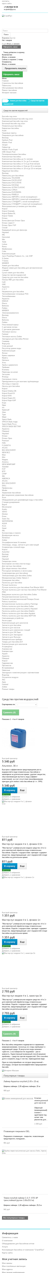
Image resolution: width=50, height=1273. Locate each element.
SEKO (4, 512)
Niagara (5, 460)
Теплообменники (8, 296)
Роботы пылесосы (9, 602)
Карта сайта (7, 1253)
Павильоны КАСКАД (10, 185)
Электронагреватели (10, 313)
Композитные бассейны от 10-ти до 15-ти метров (21, 168)
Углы (4, 363)
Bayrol (4, 505)
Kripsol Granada (8, 211)
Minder (4, 490)
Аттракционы (7, 647)
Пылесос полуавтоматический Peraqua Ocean (20, 599)
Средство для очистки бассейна (15, 277)
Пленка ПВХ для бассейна (12, 280)
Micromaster (7, 507)
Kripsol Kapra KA (8, 398)
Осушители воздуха (10, 677)
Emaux (4, 218)
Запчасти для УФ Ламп (11, 632)
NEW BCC (6, 452)
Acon (4, 497)
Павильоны (6, 86)
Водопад (5, 675)
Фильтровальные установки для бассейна (19, 206)
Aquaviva (5, 287)
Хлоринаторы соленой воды (13, 547)
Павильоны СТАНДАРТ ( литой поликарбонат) (20, 202)
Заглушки (6, 374)
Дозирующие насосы (10, 535)
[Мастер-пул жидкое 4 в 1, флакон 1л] (25, 892)
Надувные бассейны (10, 171)
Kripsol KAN (6, 396)
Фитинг (5, 353)
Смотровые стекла (9, 379)
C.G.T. (4, 289)
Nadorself (5, 410)
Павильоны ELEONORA (11, 192)
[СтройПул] (25, 22)
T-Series (5, 261)
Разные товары (8, 689)
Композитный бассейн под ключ (15, 121)
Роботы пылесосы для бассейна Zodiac (18, 606)
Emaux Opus (7, 438)
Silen (4, 412)
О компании (7, 1240)
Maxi (4, 455)
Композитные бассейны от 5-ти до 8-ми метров (21, 164)
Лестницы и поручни (10, 384)
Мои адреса (7, 1269)
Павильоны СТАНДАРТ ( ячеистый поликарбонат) (22, 204)
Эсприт (5, 145)
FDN (3, 443)
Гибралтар (6, 147)
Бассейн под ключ (9, 116)
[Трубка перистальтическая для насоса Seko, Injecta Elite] (24, 1152)
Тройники (5, 367)
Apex (4, 682)
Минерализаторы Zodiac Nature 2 (15, 578)
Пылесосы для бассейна (12, 583)
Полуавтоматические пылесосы (15, 597)
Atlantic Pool (7, 142)
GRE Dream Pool (8, 152)
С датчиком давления (11, 329)
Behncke (5, 306)
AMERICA (6, 479)
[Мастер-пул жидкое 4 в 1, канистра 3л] (25, 968)
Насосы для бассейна (11, 386)
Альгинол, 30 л (10, 766)
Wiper (4, 417)
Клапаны (5, 370)
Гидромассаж (7, 663)
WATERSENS (7, 521)
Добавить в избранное (11, 797)
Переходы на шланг (10, 372)
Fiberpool (5, 431)
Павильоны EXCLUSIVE (11, 183)
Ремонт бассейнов (9, 90)
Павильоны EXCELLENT (12, 180)
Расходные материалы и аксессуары (17, 571)
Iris (3, 408)
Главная (5, 81)
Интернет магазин (9, 93)
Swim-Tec (6, 519)
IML (3, 235)
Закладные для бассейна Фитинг (15, 339)
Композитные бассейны (11, 157)
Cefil (3, 282)
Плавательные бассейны (12, 126)
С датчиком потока (9, 327)
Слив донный (7, 346)
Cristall (4, 228)
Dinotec (5, 514)
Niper (4, 405)
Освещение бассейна (10, 580)
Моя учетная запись (14, 1259)
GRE (4, 284)
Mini (3, 457)
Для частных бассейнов (11, 566)
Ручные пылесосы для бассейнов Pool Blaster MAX (23, 587)
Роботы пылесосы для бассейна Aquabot (18, 613)
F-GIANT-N (6, 445)
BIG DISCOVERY (9, 450)
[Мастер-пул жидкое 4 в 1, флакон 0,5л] (25, 816)
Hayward (5, 232)
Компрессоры (7, 651)
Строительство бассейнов (12, 83)
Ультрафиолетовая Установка (14, 542)
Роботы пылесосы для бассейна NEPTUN (19, 616)
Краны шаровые (8, 355)
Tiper (4, 415)
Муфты (5, 358)
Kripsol (4, 209)
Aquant (4, 654)
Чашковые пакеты (9, 133)
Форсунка (6, 344)
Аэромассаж (7, 649)
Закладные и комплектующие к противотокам (20, 673)
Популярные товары (14, 1075)
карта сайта (6, 3)
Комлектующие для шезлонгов (14, 644)
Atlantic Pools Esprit (10, 150)
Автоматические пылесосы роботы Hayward (19, 609)
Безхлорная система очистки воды (16, 564)
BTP (3, 471)
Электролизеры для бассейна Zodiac (17, 576)
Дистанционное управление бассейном (17, 495)
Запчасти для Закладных (12, 635)
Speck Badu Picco (9, 424)
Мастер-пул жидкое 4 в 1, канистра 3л (22, 996)
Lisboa (4, 244)
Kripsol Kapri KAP (9, 400)
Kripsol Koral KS (8, 393)
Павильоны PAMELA (10, 195)
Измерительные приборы (12, 639)
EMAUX (5, 301)
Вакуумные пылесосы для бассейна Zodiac (19, 594)
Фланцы (5, 377)
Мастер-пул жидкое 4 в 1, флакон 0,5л (22, 844)
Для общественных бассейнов (14, 568)
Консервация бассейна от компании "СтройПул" (23, 1250)
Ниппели (5, 360)
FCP (3, 469)
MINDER (5, 263)
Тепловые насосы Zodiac (12, 337)
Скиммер (5, 341)
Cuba (4, 251)
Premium (5, 441)
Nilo (3, 239)
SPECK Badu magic (10, 422)
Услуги (5, 1247)
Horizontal (6, 237)
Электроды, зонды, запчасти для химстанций (20, 545)
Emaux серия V (8, 223)
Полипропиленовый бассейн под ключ (17, 119)
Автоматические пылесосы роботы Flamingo (20, 604)
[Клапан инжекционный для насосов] (17, 1098)
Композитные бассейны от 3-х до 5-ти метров (20, 161)
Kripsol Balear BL (8, 213)
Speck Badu (6, 419)
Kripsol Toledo (7, 216)
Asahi (4, 131)
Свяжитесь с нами (10, 1237)
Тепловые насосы (9, 332)
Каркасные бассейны (10, 128)
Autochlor (5, 552)
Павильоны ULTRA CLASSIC (13, 187)
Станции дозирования (10, 502)
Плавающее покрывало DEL (17, 1131)
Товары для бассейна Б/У (12, 642)
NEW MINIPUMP (8, 464)
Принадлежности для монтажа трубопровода (20, 381)
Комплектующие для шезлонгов (15, 623)
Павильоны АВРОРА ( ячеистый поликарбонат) (21, 199)
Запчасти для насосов (11, 628)
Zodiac (4, 540)
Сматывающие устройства (12, 618)
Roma (4, 247)
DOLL (4, 486)
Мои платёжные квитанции (13, 1266)
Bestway (5, 138)
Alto (3, 680)
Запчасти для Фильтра (11, 637)
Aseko (4, 509)
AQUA (4, 523)
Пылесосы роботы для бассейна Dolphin (18, 611)
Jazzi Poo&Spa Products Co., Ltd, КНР (17, 256)
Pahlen (4, 308)
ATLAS (4, 448)
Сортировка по (8, 704)
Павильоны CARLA (9, 190)
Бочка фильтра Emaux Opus (13, 221)
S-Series (5, 258)
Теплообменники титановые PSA (15, 294)
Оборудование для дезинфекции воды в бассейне (22, 500)
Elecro (4, 303)
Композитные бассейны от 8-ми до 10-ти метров (21, 166)
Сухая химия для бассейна (13, 273)
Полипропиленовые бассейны (14, 154)
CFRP (4, 474)
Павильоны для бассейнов (13, 176)
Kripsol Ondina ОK (9, 391)
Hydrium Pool (7, 140)
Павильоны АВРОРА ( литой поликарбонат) (19, 197)
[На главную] (4, 100)
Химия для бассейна (10, 266)
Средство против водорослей (14, 275)
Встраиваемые (8, 668)
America (5, 462)
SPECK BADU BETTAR (11, 426)
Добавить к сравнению (11, 799)
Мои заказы (7, 1263)
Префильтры (7, 488)
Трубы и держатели (10, 365)
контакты (5, 1)
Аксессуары (7, 621)
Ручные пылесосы (9, 585)
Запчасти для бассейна (11, 625)
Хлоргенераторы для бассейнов (15, 573)
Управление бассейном (11, 493)
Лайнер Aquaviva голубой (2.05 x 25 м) (21, 1081)
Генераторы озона (9, 561)
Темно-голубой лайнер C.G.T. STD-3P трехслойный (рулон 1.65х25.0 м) (21, 1199)
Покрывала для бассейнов (12, 135)
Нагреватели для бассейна (13, 292)
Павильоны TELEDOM (11, 178)
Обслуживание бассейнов (12, 88)
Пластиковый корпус (10, 325)
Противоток (6, 665)
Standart (5, 467)
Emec (4, 516)
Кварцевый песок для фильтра (14, 230)
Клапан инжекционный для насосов (41, 1100)
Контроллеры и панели (11, 533)
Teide (4, 242)
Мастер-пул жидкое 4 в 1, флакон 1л (21, 920)
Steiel (4, 528)
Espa (4, 403)
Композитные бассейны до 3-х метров (17, 159)
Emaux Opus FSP (9, 225)
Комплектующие (8, 254)
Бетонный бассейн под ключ (13, 124)
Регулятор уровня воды (11, 348)
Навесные (6, 670)
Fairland (5, 334)
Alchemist (6, 538)
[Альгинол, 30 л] (25, 738)
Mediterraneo (7, 249)
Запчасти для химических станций (16, 630)
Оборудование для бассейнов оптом (18, 1243)
